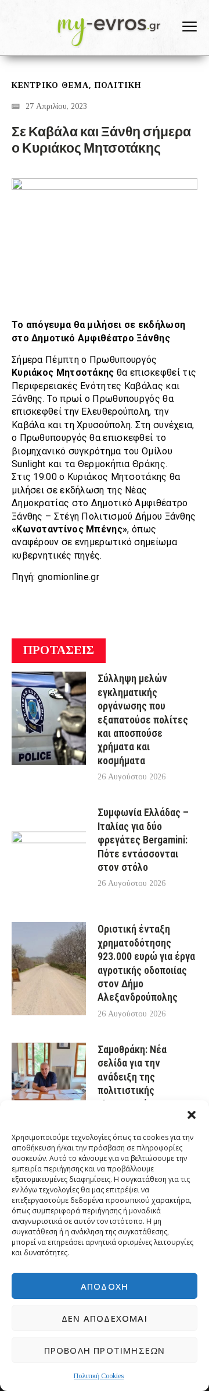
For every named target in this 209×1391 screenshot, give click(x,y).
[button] (191, 1115)
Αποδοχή (104, 1286)
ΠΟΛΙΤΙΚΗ (118, 85)
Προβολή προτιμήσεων (104, 1350)
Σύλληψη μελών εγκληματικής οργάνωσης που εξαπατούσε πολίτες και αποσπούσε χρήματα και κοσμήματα (143, 719)
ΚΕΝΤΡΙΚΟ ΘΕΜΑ (50, 85)
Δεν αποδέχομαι (104, 1318)
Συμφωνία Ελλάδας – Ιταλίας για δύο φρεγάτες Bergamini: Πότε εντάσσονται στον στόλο (143, 839)
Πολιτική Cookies (99, 1376)
